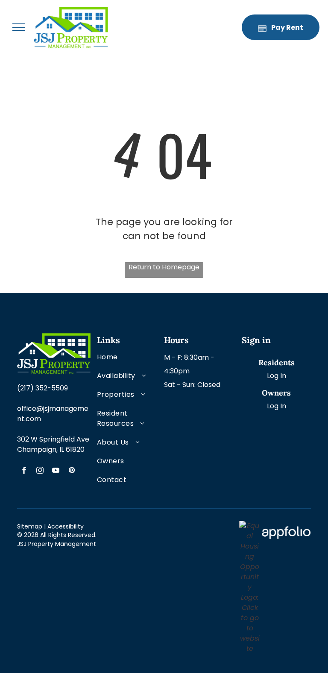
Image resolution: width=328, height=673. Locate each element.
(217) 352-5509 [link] (42, 388)
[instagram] (40, 471)
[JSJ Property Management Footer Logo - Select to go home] (54, 338)
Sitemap (29, 526)
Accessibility (65, 526)
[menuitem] (124, 361)
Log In (276, 376)
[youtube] (56, 471)
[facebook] (24, 471)
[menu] (19, 27)
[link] (249, 526)
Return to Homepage (164, 267)
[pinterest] (71, 471)
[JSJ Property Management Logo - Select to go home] (72, 11)
